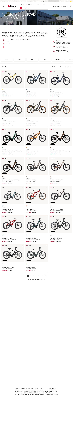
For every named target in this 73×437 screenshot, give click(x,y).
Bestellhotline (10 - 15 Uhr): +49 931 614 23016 (34, 1)
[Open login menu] (68, 6)
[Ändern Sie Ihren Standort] (71, 1)
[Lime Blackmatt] (2, 89)
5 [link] (38, 275)
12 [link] (42, 275)
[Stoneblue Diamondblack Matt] (50, 89)
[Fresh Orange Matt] (26, 147)
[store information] (17, 47)
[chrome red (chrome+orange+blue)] (2, 235)
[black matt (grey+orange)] (50, 235)
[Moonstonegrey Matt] (26, 176)
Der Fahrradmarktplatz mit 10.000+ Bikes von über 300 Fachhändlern (13, 1)
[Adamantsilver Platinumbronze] (50, 176)
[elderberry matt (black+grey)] (50, 206)
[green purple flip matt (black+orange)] (26, 235)
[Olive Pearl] (2, 176)
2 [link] (30, 275)
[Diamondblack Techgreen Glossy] (2, 118)
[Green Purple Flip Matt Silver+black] (2, 206)
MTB (32, 59)
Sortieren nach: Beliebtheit (65, 66)
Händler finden (66, 1)
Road (45, 59)
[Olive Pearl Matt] (50, 147)
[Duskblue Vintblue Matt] (26, 89)
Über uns (61, 1)
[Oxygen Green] (2, 147)
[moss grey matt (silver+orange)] (26, 264)
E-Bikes (19, 59)
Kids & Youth (58, 59)
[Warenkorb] (71, 6)
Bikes (7, 59)
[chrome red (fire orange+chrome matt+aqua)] (26, 206)
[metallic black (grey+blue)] (2, 264)
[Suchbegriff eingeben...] (21, 8)
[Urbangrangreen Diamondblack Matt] (26, 118)
